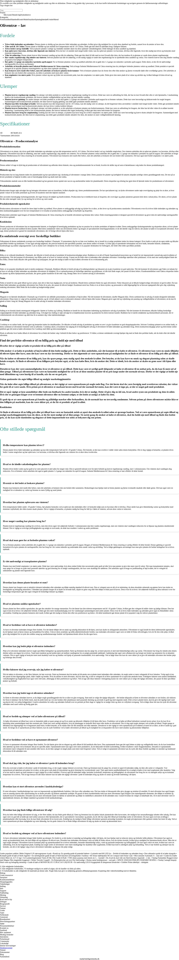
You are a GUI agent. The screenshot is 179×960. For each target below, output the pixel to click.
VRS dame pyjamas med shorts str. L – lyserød (86, 858)
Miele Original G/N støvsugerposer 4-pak (35, 853)
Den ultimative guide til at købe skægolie (160, 853)
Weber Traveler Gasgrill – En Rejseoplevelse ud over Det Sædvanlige (58, 860)
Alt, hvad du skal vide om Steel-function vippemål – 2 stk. (128, 858)
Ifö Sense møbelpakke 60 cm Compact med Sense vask (111, 856)
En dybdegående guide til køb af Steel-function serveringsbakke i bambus (60, 856)
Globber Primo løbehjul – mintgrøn (134, 862)
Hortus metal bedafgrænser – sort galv (101, 860)
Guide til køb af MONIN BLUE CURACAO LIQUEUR (50, 862)
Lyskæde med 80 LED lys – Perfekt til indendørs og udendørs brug (117, 853)
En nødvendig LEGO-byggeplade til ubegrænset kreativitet (96, 862)
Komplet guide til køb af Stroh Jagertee (15, 856)
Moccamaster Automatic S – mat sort (148, 856)
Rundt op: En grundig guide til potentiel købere (71, 853)
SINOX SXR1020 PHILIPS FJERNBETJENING (136, 860)
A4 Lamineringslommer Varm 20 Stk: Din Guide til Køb (44, 858)
